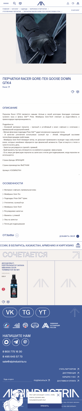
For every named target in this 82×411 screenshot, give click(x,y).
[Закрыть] (58, 395)
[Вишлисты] (73, 3)
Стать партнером (67, 369)
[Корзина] (78, 3)
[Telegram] (16, 342)
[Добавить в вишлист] (72, 91)
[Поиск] (14, 3)
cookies (47, 395)
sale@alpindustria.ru (14, 361)
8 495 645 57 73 (12, 356)
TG (26, 313)
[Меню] (6, 3)
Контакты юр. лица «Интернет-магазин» (67, 402)
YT (42, 313)
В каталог (75, 10)
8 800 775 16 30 (12, 351)
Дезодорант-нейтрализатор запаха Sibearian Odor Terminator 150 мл (13, 267)
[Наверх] (74, 312)
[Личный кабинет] (68, 3)
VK (10, 313)
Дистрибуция (69, 373)
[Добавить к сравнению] (77, 91)
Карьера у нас (69, 377)
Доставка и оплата (66, 381)
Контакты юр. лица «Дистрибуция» (65, 406)
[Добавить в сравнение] (8, 302)
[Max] (6, 342)
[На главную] (41, 3)
